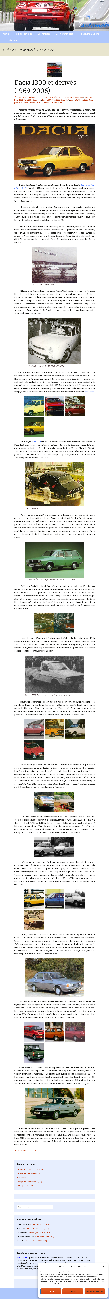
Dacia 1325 (83, 100)
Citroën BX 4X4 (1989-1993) (36, 1241)
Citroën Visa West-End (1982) (37, 1228)
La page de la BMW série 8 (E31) (29, 1181)
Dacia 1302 (18, 100)
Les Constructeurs (66, 33)
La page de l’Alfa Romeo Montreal (30, 1169)
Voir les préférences (94, 1291)
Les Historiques (11, 40)
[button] (103, 1266)
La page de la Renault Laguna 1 (29, 1173)
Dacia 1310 (65, 100)
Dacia (72, 97)
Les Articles (44, 33)
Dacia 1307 (46, 100)
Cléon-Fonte (64, 97)
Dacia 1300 (79, 97)
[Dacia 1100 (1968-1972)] (54, 340)
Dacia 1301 (88, 97)
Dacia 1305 (37, 100)
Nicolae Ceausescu (28, 102)
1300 (46, 97)
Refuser (72, 1291)
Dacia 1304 (28, 100)
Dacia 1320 (74, 100)
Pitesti (46, 102)
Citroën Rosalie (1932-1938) (40, 1224)
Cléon (56, 97)
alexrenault (58, 102)
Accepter (50, 1291)
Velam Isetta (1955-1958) (44, 1236)
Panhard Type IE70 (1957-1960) (39, 1232)
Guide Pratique (24, 33)
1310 (51, 97)
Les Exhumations (90, 33)
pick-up (40, 102)
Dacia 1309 (56, 100)
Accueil (6, 33)
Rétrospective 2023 (25, 1186)
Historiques (34, 97)
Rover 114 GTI (22, 1177)
